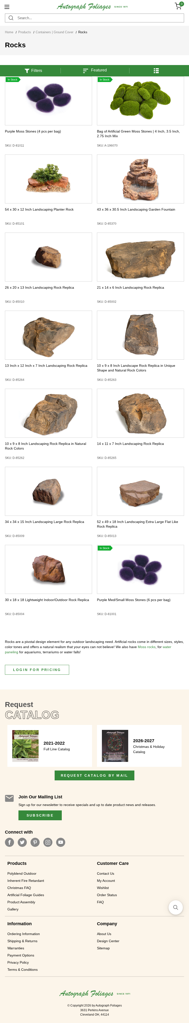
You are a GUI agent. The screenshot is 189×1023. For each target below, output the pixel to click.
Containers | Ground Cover (54, 32)
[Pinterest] (35, 842)
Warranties (15, 948)
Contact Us (105, 873)
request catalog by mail (94, 775)
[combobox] (94, 18)
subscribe (40, 815)
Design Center (108, 941)
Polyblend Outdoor (21, 873)
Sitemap (103, 948)
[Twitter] (22, 842)
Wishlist (103, 887)
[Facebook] (9, 842)
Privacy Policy (18, 962)
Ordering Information (23, 934)
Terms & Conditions (22, 969)
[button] (156, 67)
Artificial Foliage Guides (25, 895)
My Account (106, 880)
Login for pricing (37, 670)
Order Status (107, 895)
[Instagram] (47, 842)
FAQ (100, 902)
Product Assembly (21, 902)
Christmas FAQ (19, 887)
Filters (36, 70)
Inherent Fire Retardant (25, 880)
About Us (104, 934)
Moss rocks (147, 647)
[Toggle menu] (7, 7)
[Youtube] (60, 842)
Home (9, 32)
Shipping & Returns (22, 941)
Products (24, 32)
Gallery (12, 909)
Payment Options (20, 955)
